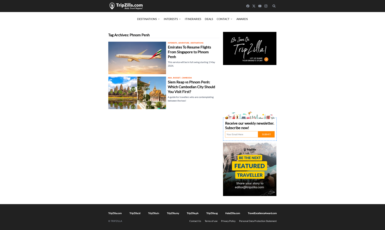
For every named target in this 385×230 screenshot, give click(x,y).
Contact (223, 19)
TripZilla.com (115, 213)
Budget (177, 78)
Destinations (147, 19)
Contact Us (195, 220)
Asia (170, 78)
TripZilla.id (134, 213)
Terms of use (211, 220)
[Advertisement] (250, 87)
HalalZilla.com (232, 213)
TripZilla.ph (193, 213)
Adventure (184, 43)
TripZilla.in (153, 213)
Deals (209, 19)
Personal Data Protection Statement (258, 220)
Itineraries (193, 19)
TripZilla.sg (212, 213)
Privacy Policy (228, 220)
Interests (171, 19)
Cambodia (187, 78)
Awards (242, 19)
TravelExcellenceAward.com (262, 213)
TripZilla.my (173, 213)
